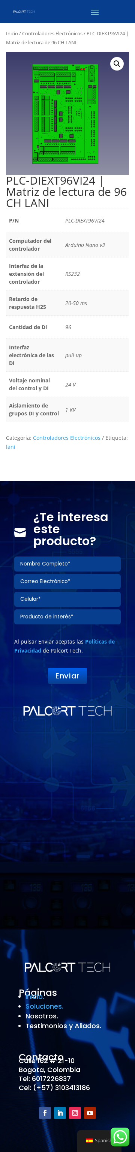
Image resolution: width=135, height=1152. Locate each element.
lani (10, 446)
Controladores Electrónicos (52, 33)
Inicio (12, 33)
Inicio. (35, 996)
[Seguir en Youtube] (90, 1113)
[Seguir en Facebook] (45, 1113)
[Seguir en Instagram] (75, 1113)
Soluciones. (44, 1006)
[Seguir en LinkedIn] (60, 1113)
